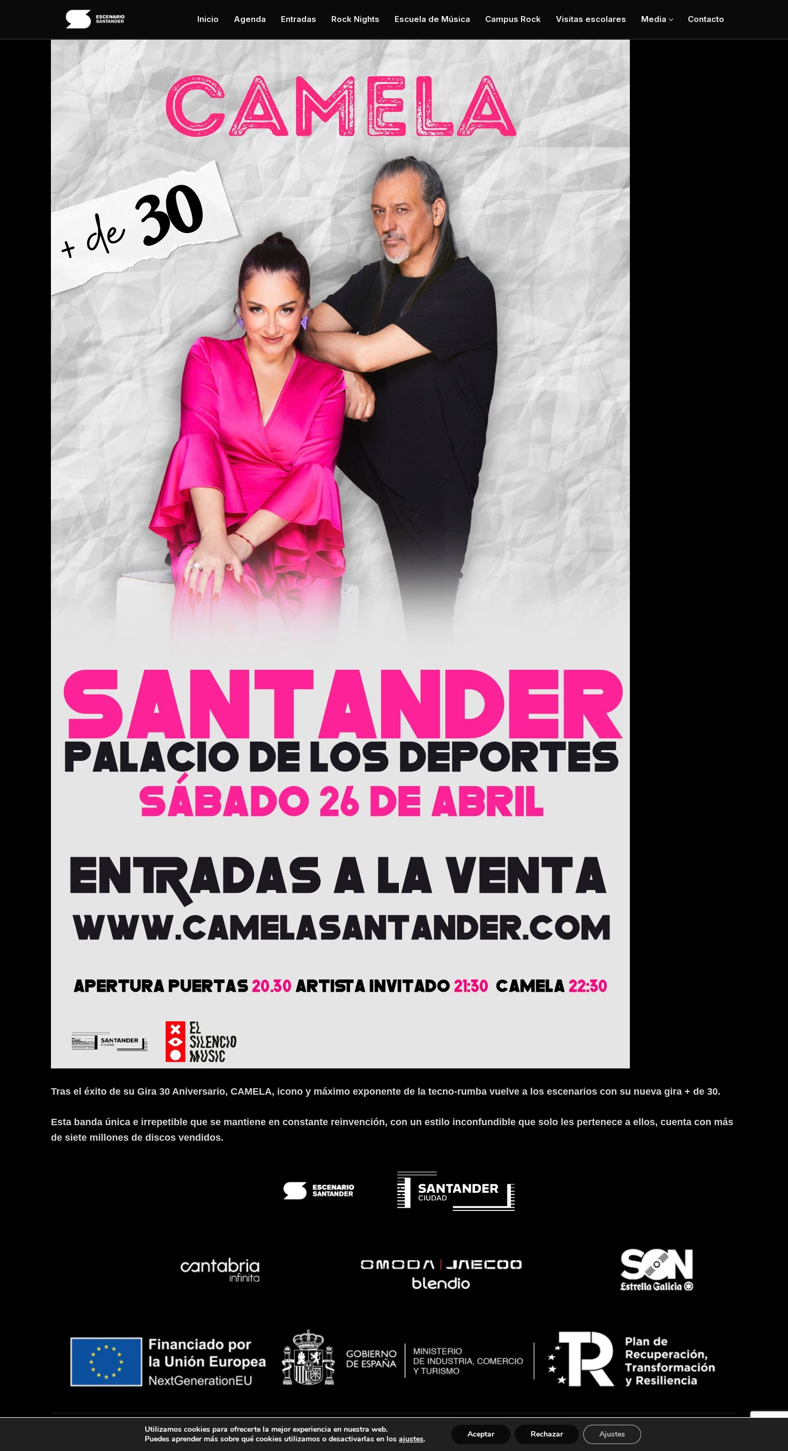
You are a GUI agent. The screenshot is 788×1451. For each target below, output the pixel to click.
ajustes (411, 1439)
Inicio (208, 19)
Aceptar (480, 1434)
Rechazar (547, 1434)
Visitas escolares (591, 19)
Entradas (298, 19)
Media (653, 19)
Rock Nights (355, 19)
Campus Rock (513, 19)
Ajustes (612, 1434)
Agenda (250, 19)
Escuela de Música (432, 19)
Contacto (706, 19)
